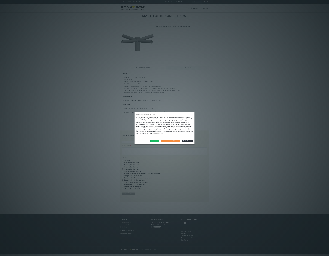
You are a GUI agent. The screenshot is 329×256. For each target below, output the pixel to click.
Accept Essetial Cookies (171, 141)
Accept (155, 141)
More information (158, 133)
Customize (188, 141)
